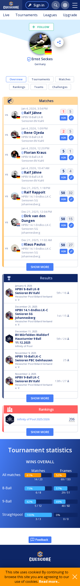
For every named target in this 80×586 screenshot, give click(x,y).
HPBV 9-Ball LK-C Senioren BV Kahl (27, 379)
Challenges (59, 87)
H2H (63, 117)
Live (6, 15)
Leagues (50, 15)
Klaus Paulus (34, 244)
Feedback (41, 539)
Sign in (38, 5)
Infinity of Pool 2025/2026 (33, 419)
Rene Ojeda (34, 132)
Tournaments (26, 15)
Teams (38, 87)
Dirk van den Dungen (33, 218)
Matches (64, 79)
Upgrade (70, 15)
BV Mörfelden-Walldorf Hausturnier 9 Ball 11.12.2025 (32, 338)
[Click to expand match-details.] (71, 117)
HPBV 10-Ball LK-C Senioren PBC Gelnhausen (33, 358)
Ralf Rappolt (34, 192)
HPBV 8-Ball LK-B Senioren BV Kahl (27, 291)
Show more (40, 267)
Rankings (19, 87)
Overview (16, 79)
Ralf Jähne (33, 112)
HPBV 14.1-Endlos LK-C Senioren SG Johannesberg (31, 314)
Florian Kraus (35, 152)
